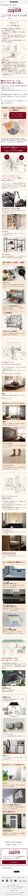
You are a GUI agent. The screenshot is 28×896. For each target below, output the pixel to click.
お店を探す (13, 862)
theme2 (14, 844)
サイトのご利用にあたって (13, 885)
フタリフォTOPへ (7, 867)
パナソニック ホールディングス (14, 888)
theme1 (9, 844)
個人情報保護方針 (19, 887)
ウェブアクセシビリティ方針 (8, 887)
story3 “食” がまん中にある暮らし (14, 842)
